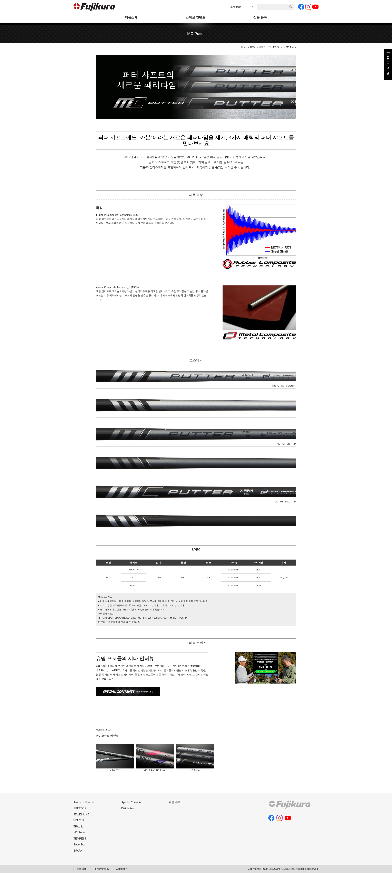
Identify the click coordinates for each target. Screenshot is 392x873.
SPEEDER (80, 808)
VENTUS (79, 820)
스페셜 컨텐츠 (195, 17)
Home (244, 47)
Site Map (82, 868)
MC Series (278, 47)
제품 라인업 (265, 47)
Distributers (128, 808)
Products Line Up (84, 802)
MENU (388, 64)
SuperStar (79, 844)
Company (121, 868)
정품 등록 (260, 17)
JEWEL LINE (81, 814)
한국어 (253, 47)
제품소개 (131, 17)
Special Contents (131, 802)
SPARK (78, 850)
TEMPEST (80, 838)
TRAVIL (78, 826)
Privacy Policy (101, 868)
